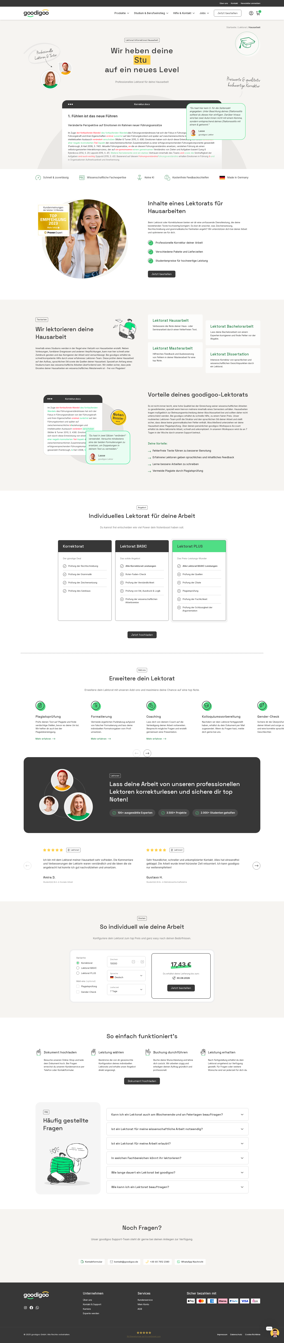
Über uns (87, 1299)
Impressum (222, 1334)
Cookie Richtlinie (252, 1334)
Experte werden (91, 1313)
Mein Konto (143, 1304)
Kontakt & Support (92, 1304)
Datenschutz (236, 1334)
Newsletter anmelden (250, 3)
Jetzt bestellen (228, 13)
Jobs (203, 13)
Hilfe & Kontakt (182, 13)
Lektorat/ (243, 27)
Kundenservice (145, 1299)
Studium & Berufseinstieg (149, 13)
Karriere (87, 1309)
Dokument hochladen (142, 1081)
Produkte (120, 13)
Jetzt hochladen (142, 634)
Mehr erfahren (43, 738)
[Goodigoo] (36, 13)
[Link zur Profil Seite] (251, 13)
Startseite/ (232, 27)
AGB (140, 1309)
